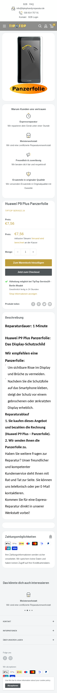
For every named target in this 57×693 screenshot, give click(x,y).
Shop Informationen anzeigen (23, 294)
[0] (51, 26)
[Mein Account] (45, 26)
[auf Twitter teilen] (44, 304)
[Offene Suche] (40, 26)
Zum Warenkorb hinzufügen (28, 262)
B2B (25, 4)
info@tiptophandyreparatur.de (30, 8)
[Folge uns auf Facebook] (5, 658)
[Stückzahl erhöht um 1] (33, 252)
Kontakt (22, 17)
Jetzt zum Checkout (28, 272)
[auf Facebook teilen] (33, 304)
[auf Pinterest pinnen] (39, 304)
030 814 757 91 (31, 12)
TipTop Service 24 (15, 210)
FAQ (31, 4)
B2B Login (33, 17)
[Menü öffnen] (4, 26)
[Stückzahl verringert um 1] (18, 252)
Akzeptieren (12, 686)
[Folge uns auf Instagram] (10, 658)
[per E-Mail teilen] (50, 304)
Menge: (9, 252)
